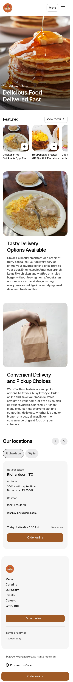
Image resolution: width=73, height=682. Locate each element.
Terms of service (16, 632)
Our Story (12, 590)
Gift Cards (12, 606)
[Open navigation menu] (63, 7)
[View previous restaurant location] (55, 441)
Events (10, 595)
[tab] (13, 453)
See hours (57, 527)
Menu (52, 8)
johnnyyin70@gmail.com (22, 513)
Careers (11, 600)
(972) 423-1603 (16, 506)
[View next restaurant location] (64, 441)
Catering (11, 584)
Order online (35, 537)
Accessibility (13, 638)
